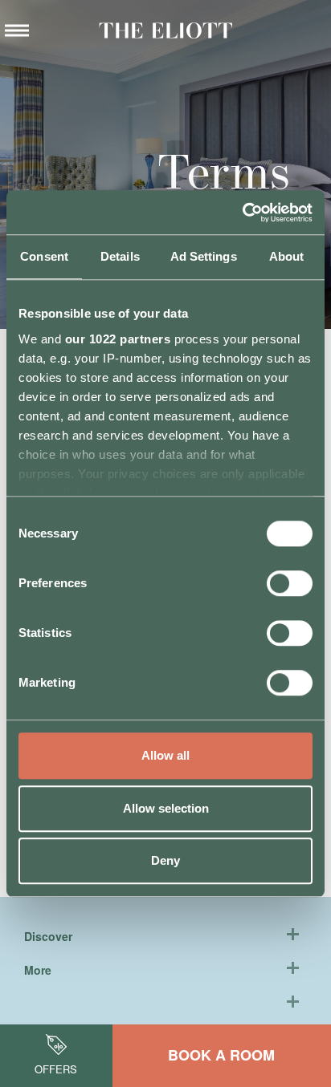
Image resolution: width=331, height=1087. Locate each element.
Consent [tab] (44, 256)
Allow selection (166, 808)
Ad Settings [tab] (203, 256)
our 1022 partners (118, 339)
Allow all (165, 755)
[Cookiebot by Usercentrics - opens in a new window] (242, 212)
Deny (165, 860)
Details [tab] (120, 256)
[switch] (290, 583)
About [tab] (286, 256)
